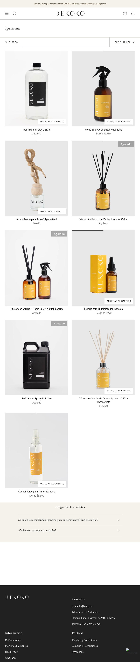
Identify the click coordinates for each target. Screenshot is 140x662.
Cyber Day (10, 657)
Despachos (77, 651)
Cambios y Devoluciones (85, 645)
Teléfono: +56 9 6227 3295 (86, 623)
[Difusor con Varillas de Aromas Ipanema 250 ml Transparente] (103, 357)
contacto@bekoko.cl (82, 606)
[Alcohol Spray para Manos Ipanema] (36, 450)
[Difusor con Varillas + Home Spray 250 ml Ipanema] (36, 268)
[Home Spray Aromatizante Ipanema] (103, 88)
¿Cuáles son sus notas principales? (37, 530)
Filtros (13, 42)
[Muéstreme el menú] (6, 13)
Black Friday (11, 651)
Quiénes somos (13, 640)
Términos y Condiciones (84, 640)
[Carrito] (133, 13)
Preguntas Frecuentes (16, 645)
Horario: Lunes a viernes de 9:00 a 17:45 (93, 618)
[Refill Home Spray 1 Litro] (36, 88)
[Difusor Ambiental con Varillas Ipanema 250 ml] (103, 178)
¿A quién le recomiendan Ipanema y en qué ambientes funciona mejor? (58, 520)
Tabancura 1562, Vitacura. (85, 612)
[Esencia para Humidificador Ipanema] (103, 268)
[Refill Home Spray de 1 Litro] (36, 357)
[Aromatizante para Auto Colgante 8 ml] (36, 178)
